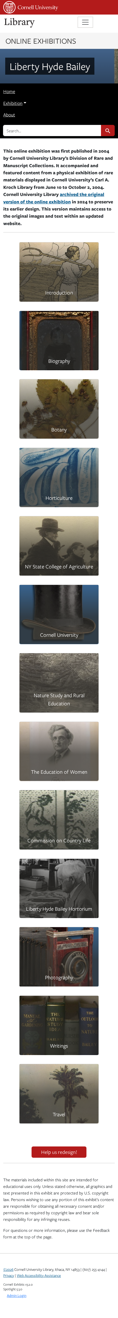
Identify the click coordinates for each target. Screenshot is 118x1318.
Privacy (8, 1275)
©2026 (8, 1269)
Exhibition (13, 103)
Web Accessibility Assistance (39, 1275)
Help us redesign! (59, 1152)
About (9, 115)
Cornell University (30, 7)
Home (9, 91)
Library (19, 23)
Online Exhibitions (40, 41)
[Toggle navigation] (85, 22)
